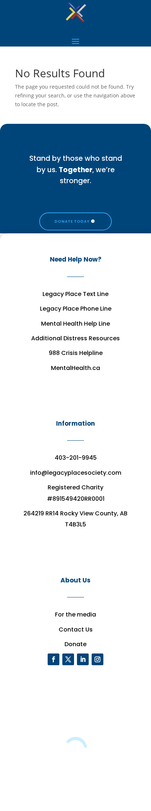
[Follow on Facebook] (53, 659)
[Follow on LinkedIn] (83, 659)
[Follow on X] (68, 659)
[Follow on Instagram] (97, 659)
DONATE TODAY (72, 221)
